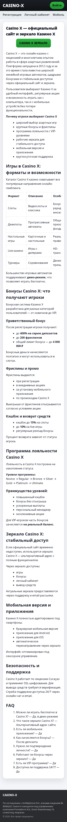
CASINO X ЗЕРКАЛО (33, 43)
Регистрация (12, 15)
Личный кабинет (37, 15)
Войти (57, 5)
